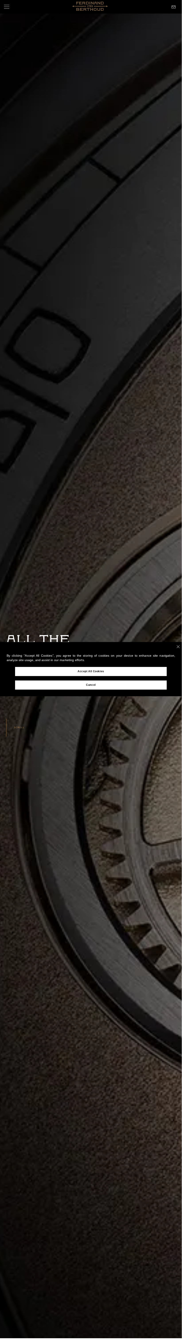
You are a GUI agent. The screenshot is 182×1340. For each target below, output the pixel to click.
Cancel (91, 684)
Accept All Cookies (91, 671)
